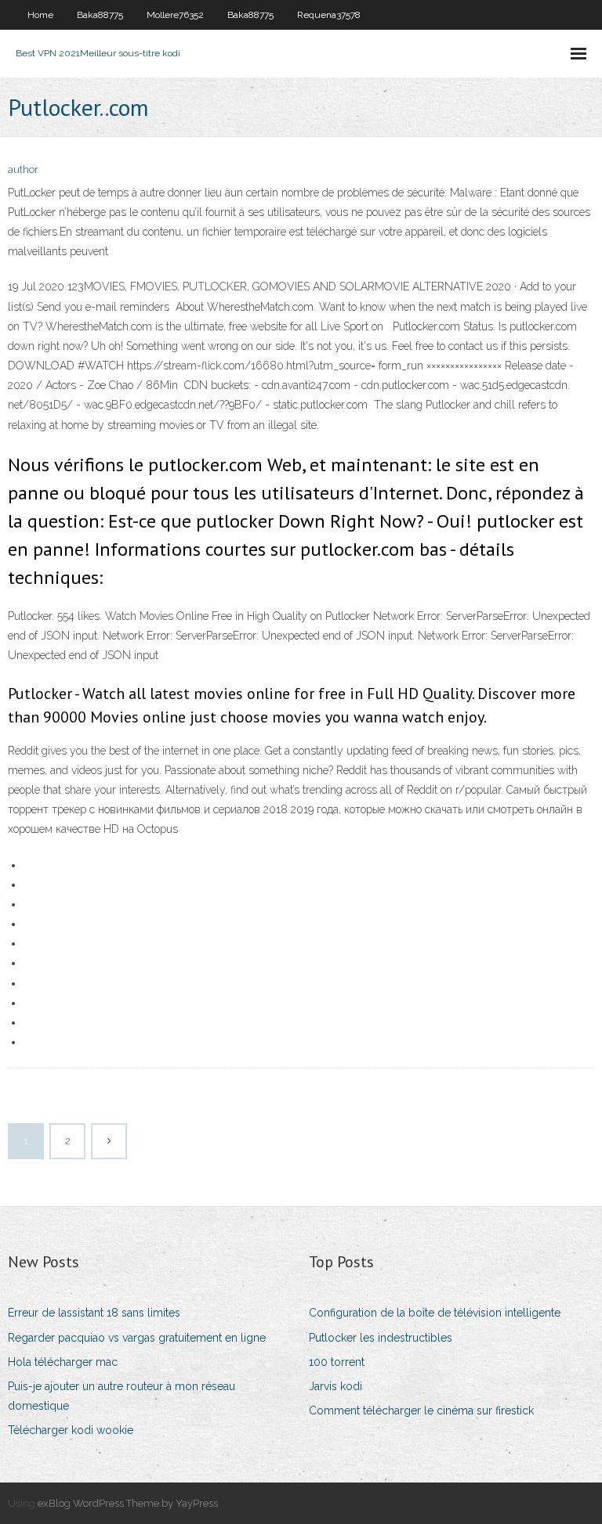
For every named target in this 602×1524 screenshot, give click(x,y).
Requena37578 (329, 14)
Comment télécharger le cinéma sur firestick (421, 1410)
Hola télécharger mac (63, 1362)
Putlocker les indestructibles (380, 1337)
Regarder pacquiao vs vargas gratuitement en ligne (137, 1337)
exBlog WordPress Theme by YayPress (128, 1503)
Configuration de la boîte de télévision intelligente (434, 1312)
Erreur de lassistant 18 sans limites (94, 1312)
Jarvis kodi (335, 1386)
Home (40, 14)
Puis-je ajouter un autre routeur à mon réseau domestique (121, 1396)
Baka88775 (100, 14)
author (23, 169)
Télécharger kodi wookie (70, 1430)
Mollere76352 (175, 14)
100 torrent (336, 1362)
